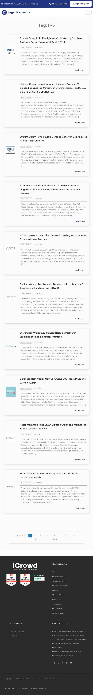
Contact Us (57, 604)
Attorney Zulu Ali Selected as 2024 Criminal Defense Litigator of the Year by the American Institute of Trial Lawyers (50, 189)
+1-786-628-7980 (59, 4)
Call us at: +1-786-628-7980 (63, 656)
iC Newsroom (58, 576)
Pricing (55, 590)
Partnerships (57, 595)
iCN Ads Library (58, 613)
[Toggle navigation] (88, 12)
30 (36, 539)
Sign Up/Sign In (82, 4)
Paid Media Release (17, 631)
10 (65, 535)
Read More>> (80, 70)
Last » (55, 539)
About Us (56, 599)
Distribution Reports (60, 586)
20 (73, 535)
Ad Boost (14, 636)
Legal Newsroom (59, 581)
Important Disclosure (38, 688)
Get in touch (57, 647)
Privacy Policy (10, 688)
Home (55, 572)
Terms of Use (23, 688)
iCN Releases (57, 609)
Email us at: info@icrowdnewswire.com (67, 652)
